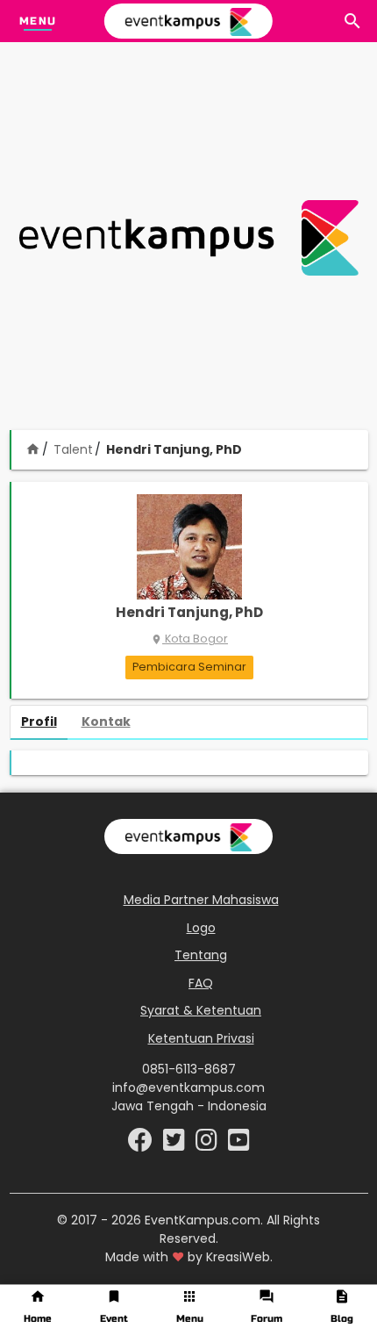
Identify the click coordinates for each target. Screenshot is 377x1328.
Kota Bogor (189, 638)
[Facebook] (142, 1144)
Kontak (106, 721)
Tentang (200, 955)
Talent (73, 449)
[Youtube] (239, 1144)
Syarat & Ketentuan (200, 1010)
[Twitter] (175, 1144)
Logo (201, 928)
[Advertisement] (188, 238)
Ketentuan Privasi (201, 1038)
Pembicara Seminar (189, 666)
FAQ (200, 983)
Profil (39, 721)
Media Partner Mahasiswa (201, 899)
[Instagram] (208, 1144)
